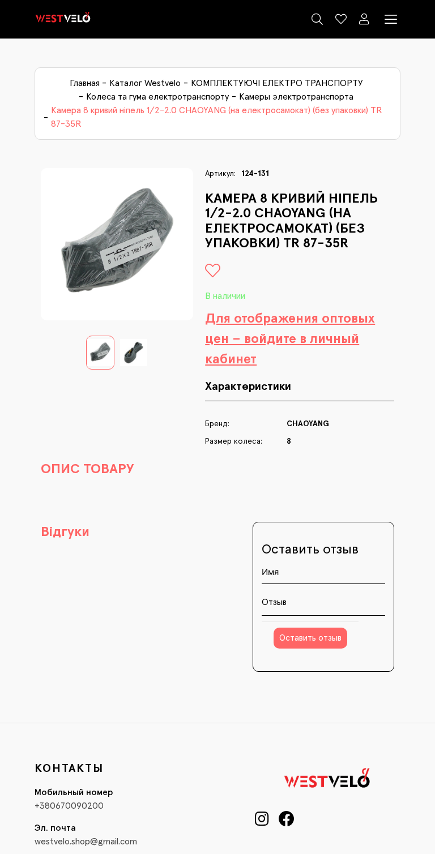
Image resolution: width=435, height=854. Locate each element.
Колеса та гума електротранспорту (157, 96)
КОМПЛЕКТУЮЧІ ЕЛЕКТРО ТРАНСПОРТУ (277, 83)
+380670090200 (69, 805)
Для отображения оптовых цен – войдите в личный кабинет (290, 339)
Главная (85, 83)
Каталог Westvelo (145, 83)
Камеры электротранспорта (296, 96)
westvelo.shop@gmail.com (86, 841)
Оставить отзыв (310, 638)
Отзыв (274, 602)
